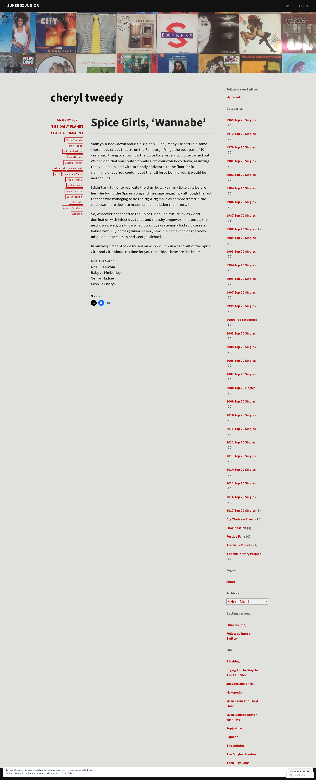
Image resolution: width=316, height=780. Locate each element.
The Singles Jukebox (241, 754)
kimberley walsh (73, 174)
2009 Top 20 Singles (241, 401)
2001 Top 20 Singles (241, 333)
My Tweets (234, 97)
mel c (79, 179)
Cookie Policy (67, 773)
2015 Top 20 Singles (241, 483)
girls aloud (59, 168)
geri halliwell (75, 168)
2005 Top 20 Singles (241, 360)
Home (286, 6)
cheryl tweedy (74, 140)
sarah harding (74, 196)
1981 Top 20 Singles (241, 161)
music (70, 179)
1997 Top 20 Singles (241, 292)
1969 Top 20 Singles (241, 120)
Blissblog (233, 661)
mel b (58, 174)
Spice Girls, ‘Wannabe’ (148, 122)
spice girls (76, 202)
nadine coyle (75, 185)
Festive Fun (234, 536)
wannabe (77, 213)
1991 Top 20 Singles (241, 251)
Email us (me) (236, 625)
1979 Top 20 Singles (241, 147)
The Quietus (235, 745)
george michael (73, 162)
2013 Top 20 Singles (241, 456)
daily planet (75, 145)
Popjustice (234, 728)
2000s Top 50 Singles (241, 320)
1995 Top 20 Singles (241, 279)
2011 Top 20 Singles (241, 429)
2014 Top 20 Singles (241, 469)
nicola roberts (74, 191)
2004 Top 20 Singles (241, 347)
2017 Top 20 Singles (241, 510)
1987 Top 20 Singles (241, 215)
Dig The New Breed (240, 519)
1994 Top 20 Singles (241, 265)
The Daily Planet (67, 126)
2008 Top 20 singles (240, 388)
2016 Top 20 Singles (241, 497)
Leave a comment (67, 133)
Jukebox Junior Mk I (240, 683)
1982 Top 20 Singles (241, 175)
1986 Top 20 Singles (241, 202)
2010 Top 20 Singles (241, 415)
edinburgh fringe (72, 151)
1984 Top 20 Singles (241, 188)
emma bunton (74, 157)
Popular (232, 737)
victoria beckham (72, 208)
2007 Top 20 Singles (241, 374)
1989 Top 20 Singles (241, 238)
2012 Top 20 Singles (241, 442)
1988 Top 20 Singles (241, 229)
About (303, 6)
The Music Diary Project (243, 554)
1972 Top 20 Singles (241, 134)
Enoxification (236, 528)
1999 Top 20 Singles (241, 306)
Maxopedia (234, 692)
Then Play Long (237, 763)
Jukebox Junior (23, 5)
